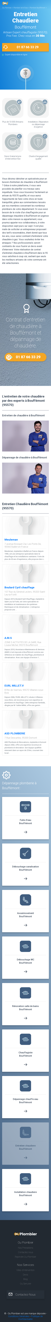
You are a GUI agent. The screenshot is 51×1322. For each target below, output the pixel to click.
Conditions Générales (18, 1316)
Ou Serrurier (25, 1283)
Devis (25, 1274)
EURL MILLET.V (14, 685)
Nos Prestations (25, 1247)
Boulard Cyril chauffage (19, 587)
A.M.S (8, 638)
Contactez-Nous (25, 1294)
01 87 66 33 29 (28, 47)
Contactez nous (25, 1252)
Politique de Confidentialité (30, 1317)
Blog (25, 1279)
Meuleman (11, 539)
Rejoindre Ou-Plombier (25, 1256)
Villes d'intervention (25, 1270)
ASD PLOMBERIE (15, 733)
